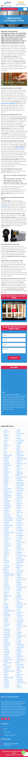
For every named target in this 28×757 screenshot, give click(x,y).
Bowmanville (7, 472)
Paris (18, 513)
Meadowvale (20, 457)
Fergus (5, 617)
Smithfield (19, 582)
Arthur (5, 447)
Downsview (7, 565)
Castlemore (7, 515)
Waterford (19, 652)
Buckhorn (6, 490)
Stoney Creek (20, 599)
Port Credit (19, 528)
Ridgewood (19, 552)
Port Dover (19, 532)
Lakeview (6, 687)
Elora (5, 600)
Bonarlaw (6, 468)
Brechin (6, 480)
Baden (5, 452)
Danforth (6, 554)
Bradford (6, 473)
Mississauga (20, 472)
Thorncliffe (19, 624)
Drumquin (6, 579)
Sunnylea (19, 609)
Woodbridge (20, 681)
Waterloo (19, 654)
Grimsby (6, 639)
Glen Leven (7, 632)
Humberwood (7, 666)
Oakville (19, 502)
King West (6, 682)
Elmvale (6, 599)
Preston (19, 540)
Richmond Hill (20, 549)
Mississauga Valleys (22, 477)
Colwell (6, 540)
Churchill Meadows (9, 525)
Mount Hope (20, 482)
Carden (6, 512)
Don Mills (6, 560)
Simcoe (18, 580)
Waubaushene (20, 656)
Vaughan (19, 642)
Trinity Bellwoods (21, 636)
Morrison (19, 478)
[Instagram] (8, 719)
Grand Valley (7, 636)
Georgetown (7, 629)
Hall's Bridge (7, 644)
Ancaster (6, 438)
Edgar (5, 594)
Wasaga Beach (20, 647)
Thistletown (20, 622)
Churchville (7, 527)
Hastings (6, 649)
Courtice (6, 547)
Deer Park (6, 555)
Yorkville (19, 687)
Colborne (6, 537)
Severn (18, 569)
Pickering (19, 525)
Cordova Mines (8, 545)
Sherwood (19, 577)
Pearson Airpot (20, 518)
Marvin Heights (20, 455)
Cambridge (7, 503)
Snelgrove (19, 585)
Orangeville (19, 507)
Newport (19, 495)
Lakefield (6, 686)
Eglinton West (7, 595)
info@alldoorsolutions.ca (9, 735)
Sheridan (19, 575)
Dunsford (6, 585)
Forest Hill (6, 624)
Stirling (18, 594)
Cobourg (6, 535)
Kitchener (6, 684)
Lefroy (18, 432)
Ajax (6, 27)
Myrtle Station (20, 485)
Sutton (18, 610)
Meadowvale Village (22, 458)
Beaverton (6, 458)
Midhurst (19, 462)
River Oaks (19, 554)
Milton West (20, 468)
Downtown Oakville (9, 574)
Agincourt (6, 432)
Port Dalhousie (20, 530)
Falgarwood (7, 614)
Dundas (6, 582)
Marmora (19, 453)
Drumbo (6, 577)
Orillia (18, 508)
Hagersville (7, 642)
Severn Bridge (20, 570)
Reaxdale (19, 547)
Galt (5, 627)
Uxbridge (19, 641)
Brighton (6, 483)
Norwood (19, 500)
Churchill (6, 524)
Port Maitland (20, 535)
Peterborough (20, 524)
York (18, 684)
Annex (5, 442)
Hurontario (7, 667)
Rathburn (19, 545)
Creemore (6, 552)
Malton (18, 445)
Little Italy (19, 438)
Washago (19, 649)
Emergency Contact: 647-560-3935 (15, 754)
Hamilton (6, 646)
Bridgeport (7, 482)
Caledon (6, 498)
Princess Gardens (21, 542)
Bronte (5, 487)
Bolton (5, 467)
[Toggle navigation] (25, 9)
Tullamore (19, 637)
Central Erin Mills (8, 518)
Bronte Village (7, 488)
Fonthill (6, 620)
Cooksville (6, 544)
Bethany (6, 460)
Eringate (6, 607)
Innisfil (5, 672)
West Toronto (20, 666)
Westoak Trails (20, 667)
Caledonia (6, 502)
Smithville (19, 584)
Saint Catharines (21, 559)
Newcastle (19, 492)
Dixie (5, 559)
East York (6, 590)
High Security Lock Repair (15, 27)
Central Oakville (8, 520)
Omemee (19, 505)
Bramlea (6, 475)
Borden (6, 470)
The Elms (19, 617)
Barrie (5, 453)
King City (6, 681)
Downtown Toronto (9, 575)
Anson (5, 443)
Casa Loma (7, 513)
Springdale (19, 589)
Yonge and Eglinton (21, 682)
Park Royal (19, 515)
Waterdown (19, 651)
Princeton (19, 544)
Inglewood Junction (9, 671)
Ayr (5, 450)
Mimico (18, 470)
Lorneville (19, 443)
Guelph (6, 641)
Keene (5, 676)
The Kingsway (20, 620)
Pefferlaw (19, 520)
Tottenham (19, 632)
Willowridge (20, 679)
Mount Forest (20, 480)
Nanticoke (19, 487)
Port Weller (19, 539)
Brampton (6, 477)
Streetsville (19, 605)
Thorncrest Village (21, 626)
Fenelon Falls (7, 615)
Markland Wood (21, 452)
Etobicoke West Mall (9, 610)
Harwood (6, 647)
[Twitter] (5, 719)
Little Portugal (20, 440)
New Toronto (20, 490)
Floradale (6, 619)
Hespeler (6, 654)
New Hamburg (20, 488)
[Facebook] (2, 719)
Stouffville (19, 602)
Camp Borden (7, 505)
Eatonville (6, 592)
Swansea (19, 614)
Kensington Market (8, 677)
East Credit (7, 587)
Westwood (19, 671)
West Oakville (20, 664)
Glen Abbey (7, 631)
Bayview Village (8, 455)
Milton (18, 467)
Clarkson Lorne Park (9, 532)
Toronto (19, 631)
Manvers (19, 447)
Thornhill (19, 627)
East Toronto (7, 589)
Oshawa (19, 510)
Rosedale (19, 557)
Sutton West (20, 612)
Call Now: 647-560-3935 (9, 9)
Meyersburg (20, 460)
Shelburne (19, 574)
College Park (7, 539)
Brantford (6, 478)
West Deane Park (21, 659)
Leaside (19, 430)
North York (19, 498)
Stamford (19, 590)
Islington (6, 674)
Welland (19, 657)
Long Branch (20, 442)
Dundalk (6, 580)
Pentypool (19, 522)
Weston (18, 669)
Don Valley (7, 562)
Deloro (6, 557)
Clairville (6, 528)
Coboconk (6, 534)
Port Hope (19, 534)
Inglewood (6, 669)
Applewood (7, 445)
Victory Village (20, 646)
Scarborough (20, 560)
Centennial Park (8, 517)
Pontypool (19, 527)
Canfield (6, 508)
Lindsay (19, 435)
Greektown (7, 637)
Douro (5, 564)
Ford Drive (6, 622)
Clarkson (6, 530)
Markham (19, 450)
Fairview (6, 612)
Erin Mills (6, 604)
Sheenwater (20, 572)
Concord (6, 542)
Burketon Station (8, 492)
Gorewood (6, 634)
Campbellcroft (7, 507)
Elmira (5, 597)
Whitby (18, 672)
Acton (5, 430)
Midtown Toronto (21, 463)
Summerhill (19, 607)
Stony (18, 600)
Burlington (6, 493)
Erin (5, 602)
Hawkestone (7, 651)
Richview (19, 550)
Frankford (6, 626)
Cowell (6, 549)
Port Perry (19, 537)
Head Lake (7, 652)
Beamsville (6, 457)
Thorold (19, 629)
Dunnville (6, 584)
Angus (5, 440)
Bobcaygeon (7, 465)
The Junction (20, 619)
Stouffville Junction (21, 604)
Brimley (6, 485)
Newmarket (19, 493)
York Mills (19, 686)
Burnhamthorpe (8, 495)
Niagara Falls (20, 497)
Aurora (6, 448)
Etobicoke (6, 609)
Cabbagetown (7, 497)
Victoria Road (20, 644)
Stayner (19, 592)
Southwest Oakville (21, 587)
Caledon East (7, 500)
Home (2, 27)
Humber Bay (7, 657)
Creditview (7, 550)
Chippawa (6, 522)
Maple (18, 448)
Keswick (6, 679)
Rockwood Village (21, 555)
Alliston (6, 437)
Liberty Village (20, 433)
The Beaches (20, 615)
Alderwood (7, 435)
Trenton (19, 634)
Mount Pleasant (20, 483)
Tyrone (18, 639)
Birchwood (7, 462)
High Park (6, 656)
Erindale (6, 605)
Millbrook (19, 465)
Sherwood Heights (21, 579)
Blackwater (7, 463)
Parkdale (19, 517)
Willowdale (19, 677)
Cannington (7, 510)
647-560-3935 (7, 732)
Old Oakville (20, 503)
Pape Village (20, 512)
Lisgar (18, 437)
